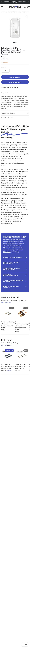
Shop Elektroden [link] (6, 345)
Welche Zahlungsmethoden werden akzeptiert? (11, 268)
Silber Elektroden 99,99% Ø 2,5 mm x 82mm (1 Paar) (21, 366)
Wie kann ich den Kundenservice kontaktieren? (13, 280)
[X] (10, 88)
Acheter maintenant (15, 82)
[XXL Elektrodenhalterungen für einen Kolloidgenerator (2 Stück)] (22, 313)
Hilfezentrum (6, 252)
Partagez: (3, 87)
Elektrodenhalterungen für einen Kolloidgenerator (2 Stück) (7, 324)
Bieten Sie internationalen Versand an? (11, 286)
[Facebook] (8, 88)
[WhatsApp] (15, 88)
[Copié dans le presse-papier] (17, 88)
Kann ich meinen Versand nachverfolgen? (10, 262)
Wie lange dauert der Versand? (12, 257)
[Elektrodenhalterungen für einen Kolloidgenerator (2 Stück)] (8, 313)
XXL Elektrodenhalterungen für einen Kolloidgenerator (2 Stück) (22, 325)
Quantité (3, 67)
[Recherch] (24, 7)
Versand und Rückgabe (8, 113)
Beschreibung (6, 137)
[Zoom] (26, 16)
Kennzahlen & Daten (7, 118)
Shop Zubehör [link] (5, 302)
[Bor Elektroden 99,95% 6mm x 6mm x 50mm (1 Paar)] (8, 355)
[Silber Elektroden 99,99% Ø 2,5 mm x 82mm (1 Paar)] (22, 355)
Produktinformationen (7, 93)
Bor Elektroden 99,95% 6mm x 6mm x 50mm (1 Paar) (7, 366)
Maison (3, 12)
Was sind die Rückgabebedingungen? (10, 274)
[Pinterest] (13, 88)
